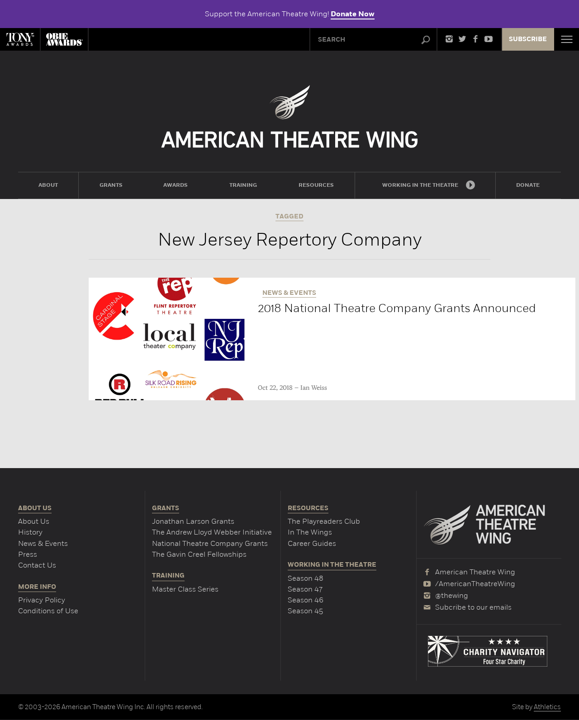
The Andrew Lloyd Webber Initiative (212, 532)
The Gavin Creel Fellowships (199, 554)
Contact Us (37, 565)
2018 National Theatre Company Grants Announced (397, 308)
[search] (425, 40)
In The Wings (310, 532)
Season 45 (305, 610)
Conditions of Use (48, 610)
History (30, 532)
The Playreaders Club (324, 521)
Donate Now (353, 14)
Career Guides (312, 543)
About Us (33, 521)
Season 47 (305, 589)
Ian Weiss (313, 388)
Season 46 (305, 600)
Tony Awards (20, 39)
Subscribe (528, 39)
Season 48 (305, 578)
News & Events (43, 543)
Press (27, 554)
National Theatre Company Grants (210, 543)
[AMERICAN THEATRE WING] (290, 116)
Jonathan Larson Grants (193, 521)
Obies (64, 39)
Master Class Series (185, 589)
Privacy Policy (41, 600)
